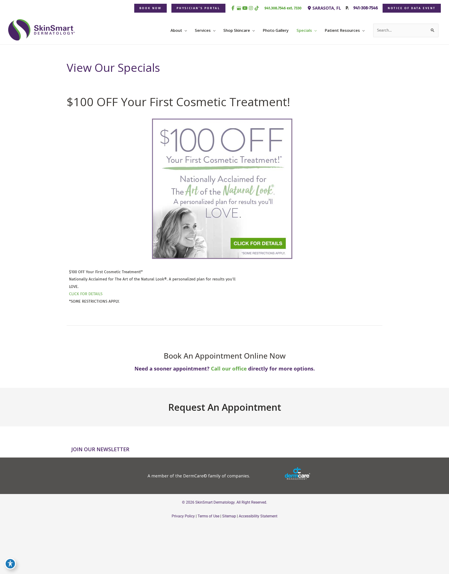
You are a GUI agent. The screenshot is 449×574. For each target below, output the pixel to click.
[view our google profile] (239, 8)
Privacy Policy (183, 516)
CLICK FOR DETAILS (85, 293)
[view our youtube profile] (245, 8)
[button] (150, 8)
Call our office (229, 368)
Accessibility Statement (258, 516)
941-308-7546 (365, 8)
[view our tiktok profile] (257, 8)
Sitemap (229, 516)
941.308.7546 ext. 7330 (282, 8)
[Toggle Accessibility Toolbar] (10, 563)
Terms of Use (208, 516)
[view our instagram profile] (251, 8)
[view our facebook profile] (233, 8)
